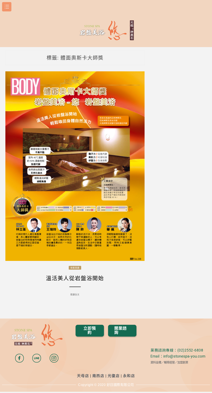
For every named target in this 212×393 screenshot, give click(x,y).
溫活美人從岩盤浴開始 (75, 278)
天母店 (83, 376)
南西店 (98, 376)
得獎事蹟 (75, 267)
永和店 (129, 376)
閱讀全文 (75, 294)
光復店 (114, 376)
